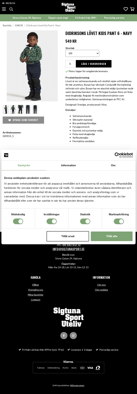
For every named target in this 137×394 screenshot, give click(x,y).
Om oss (101, 284)
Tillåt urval (67, 236)
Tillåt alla (111, 236)
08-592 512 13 (71, 244)
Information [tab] (68, 165)
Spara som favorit (24, 120)
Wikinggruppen (77, 385)
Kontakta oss (35, 289)
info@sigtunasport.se (69, 249)
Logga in (35, 299)
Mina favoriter (35, 294)
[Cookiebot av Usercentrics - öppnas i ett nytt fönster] (117, 155)
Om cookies (101, 289)
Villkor (35, 284)
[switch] (52, 221)
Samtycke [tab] (24, 165)
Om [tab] (113, 165)
